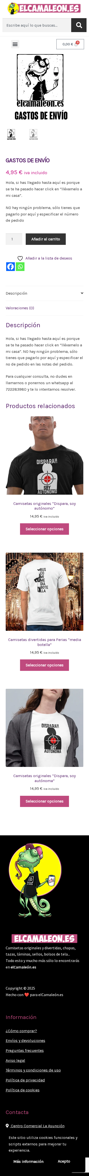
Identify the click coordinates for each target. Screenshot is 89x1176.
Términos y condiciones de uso (33, 1070)
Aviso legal (15, 1060)
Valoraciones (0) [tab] (20, 308)
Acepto (64, 1161)
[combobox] (36, 25)
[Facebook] (10, 266)
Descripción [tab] (16, 293)
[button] (15, 44)
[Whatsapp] (20, 266)
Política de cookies (23, 1090)
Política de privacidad (25, 1080)
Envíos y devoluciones (25, 1040)
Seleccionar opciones (45, 529)
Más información (28, 1161)
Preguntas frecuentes (25, 1050)
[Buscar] (79, 25)
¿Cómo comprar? (21, 1030)
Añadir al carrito (45, 239)
